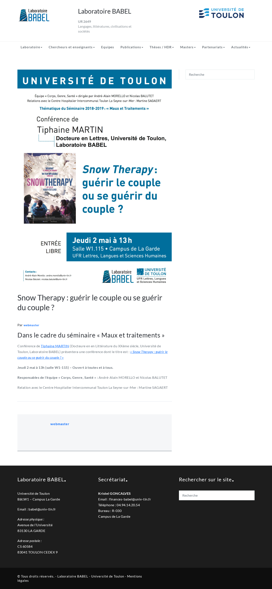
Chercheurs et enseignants (71, 47)
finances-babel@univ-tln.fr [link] (130, 499)
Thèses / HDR (161, 47)
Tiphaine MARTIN (55, 346)
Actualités (239, 47)
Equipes (107, 47)
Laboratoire (30, 47)
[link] (130, 499)
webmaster (31, 325)
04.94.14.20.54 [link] (128, 505)
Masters (187, 47)
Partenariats (212, 47)
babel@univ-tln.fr (42, 509)
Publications (130, 47)
